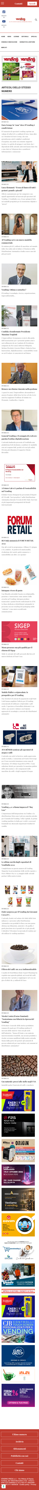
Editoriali (25, 37)
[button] (36, 20)
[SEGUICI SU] (3, 11)
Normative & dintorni (27, 42)
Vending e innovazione (9, 42)
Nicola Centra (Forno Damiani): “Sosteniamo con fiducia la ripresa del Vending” (18, 1019)
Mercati (4, 47)
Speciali (34, 37)
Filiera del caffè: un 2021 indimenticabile (19, 969)
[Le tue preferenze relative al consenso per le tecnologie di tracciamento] (4, 1486)
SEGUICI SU (3, 16)
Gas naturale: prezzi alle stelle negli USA (19, 1081)
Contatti (18, 3)
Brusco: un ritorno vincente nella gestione (19, 389)
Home (3, 37)
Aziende (16, 37)
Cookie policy (24, 1484)
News (9, 37)
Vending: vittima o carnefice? (14, 289)
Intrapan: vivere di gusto (12, 590)
